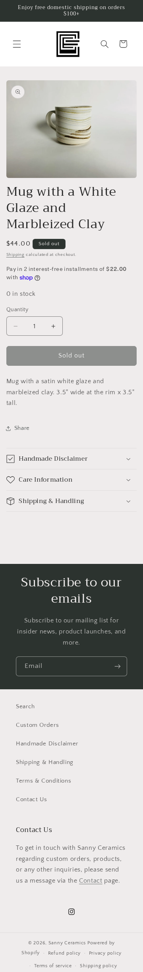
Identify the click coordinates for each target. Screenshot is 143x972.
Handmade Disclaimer (47, 744)
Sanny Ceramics (67, 943)
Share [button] (22, 428)
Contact (90, 880)
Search (25, 706)
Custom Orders (37, 725)
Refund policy (64, 953)
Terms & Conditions (43, 781)
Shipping (15, 254)
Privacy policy (105, 953)
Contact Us (31, 799)
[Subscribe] (117, 666)
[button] (17, 44)
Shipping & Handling (44, 762)
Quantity (17, 309)
